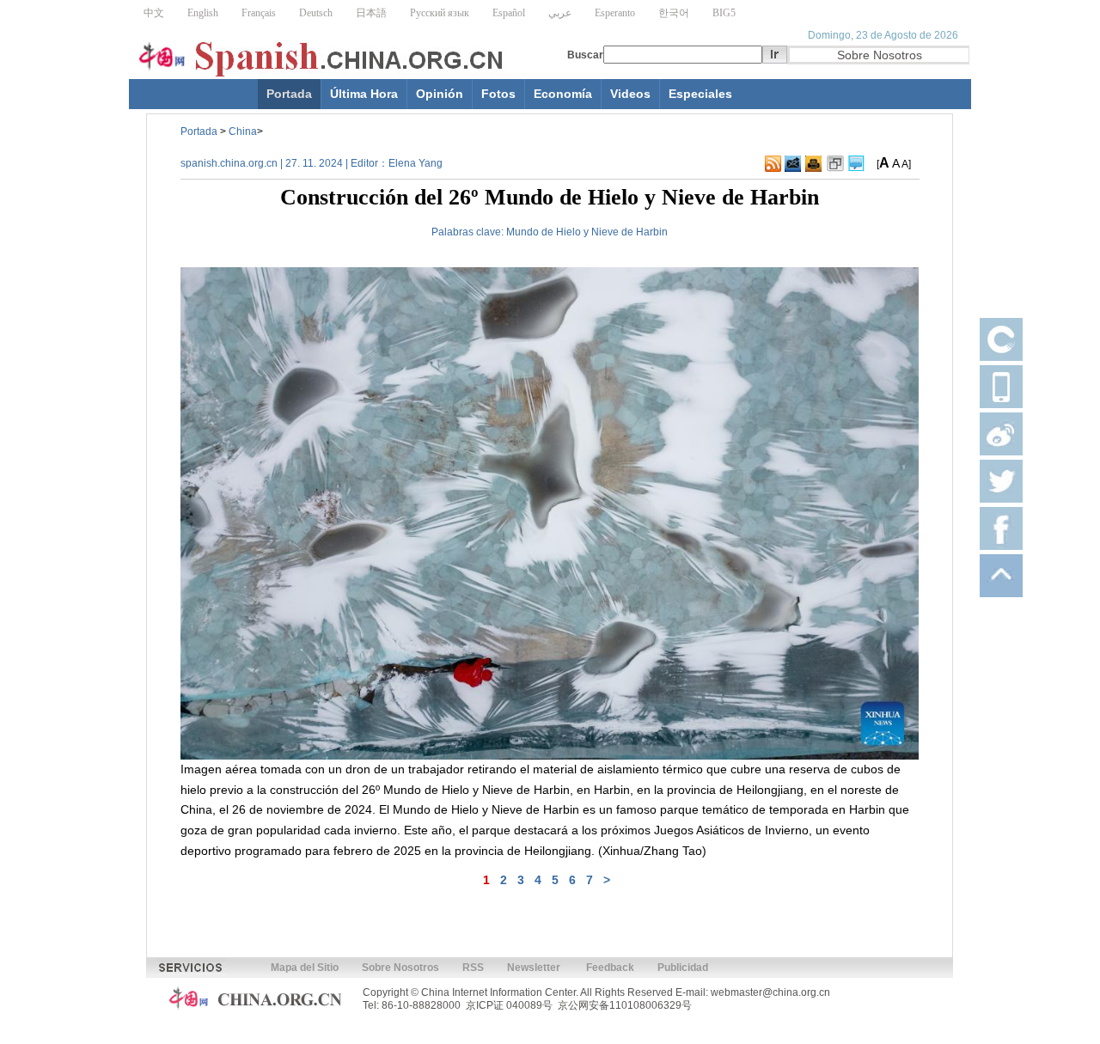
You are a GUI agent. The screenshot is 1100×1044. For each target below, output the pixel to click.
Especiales (700, 94)
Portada (289, 94)
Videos (630, 94)
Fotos (498, 94)
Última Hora (364, 94)
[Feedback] (793, 164)
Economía (563, 94)
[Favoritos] (835, 164)
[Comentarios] (856, 164)
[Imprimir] (813, 164)
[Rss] (773, 164)
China (243, 131)
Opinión (439, 94)
